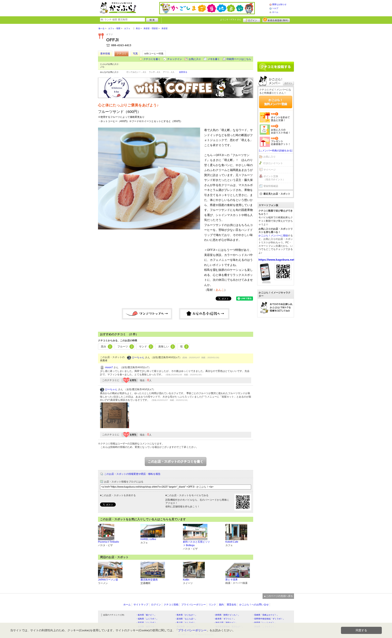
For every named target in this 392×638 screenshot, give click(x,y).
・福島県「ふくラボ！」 (147, 619)
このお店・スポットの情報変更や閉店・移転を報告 (132, 474)
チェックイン (174, 59)
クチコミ (121, 53)
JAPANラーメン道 (108, 579)
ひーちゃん (138, 357)
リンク (212, 604)
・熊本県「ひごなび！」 (186, 615)
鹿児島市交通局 (149, 579)
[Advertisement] (275, 41)
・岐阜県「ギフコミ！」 (224, 619)
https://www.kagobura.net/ (276, 259)
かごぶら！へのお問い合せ (254, 604)
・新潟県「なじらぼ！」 (186, 619)
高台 (106, 346)
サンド (145, 346)
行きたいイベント (273, 163)
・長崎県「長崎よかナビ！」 (265, 615)
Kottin (186, 579)
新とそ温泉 (231, 579)
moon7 (109, 367)
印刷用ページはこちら (239, 59)
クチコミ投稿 (171, 604)
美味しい (165, 346)
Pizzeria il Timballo (108, 541)
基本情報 (105, 53)
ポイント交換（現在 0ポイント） (274, 178)
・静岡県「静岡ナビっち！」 (226, 615)
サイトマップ (141, 604)
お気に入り (195, 59)
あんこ (220, 289)
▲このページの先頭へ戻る (278, 596)
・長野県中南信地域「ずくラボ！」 (268, 619)
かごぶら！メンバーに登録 (273, 235)
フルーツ (125, 346)
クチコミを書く (151, 59)
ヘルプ (275, 8)
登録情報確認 (270, 186)
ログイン (251, 19)
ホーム (275, 12)
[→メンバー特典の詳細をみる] (275, 150)
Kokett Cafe (231, 541)
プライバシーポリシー (193, 604)
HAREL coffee (148, 539)
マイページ (269, 169)
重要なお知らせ (279, 4)
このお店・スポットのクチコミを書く (175, 461)
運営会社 (231, 604)
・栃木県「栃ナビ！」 (146, 615)
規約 (221, 604)
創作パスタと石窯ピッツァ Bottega (196, 543)
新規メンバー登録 (276, 19)
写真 (135, 53)
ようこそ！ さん (230, 19)
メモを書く (214, 59)
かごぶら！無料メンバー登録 (275, 102)
